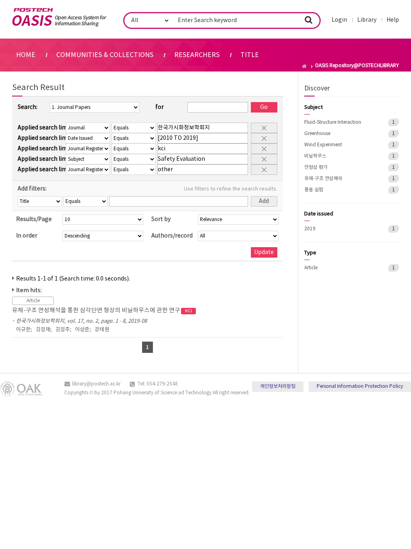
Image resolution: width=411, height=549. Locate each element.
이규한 (23, 330)
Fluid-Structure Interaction (332, 122)
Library (366, 20)
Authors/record (172, 236)
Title (249, 55)
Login (339, 20)
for (159, 107)
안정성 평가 (316, 167)
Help (393, 20)
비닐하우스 (315, 156)
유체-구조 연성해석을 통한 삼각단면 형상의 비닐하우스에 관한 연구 (102, 310)
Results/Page (34, 219)
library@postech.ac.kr (96, 384)
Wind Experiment (323, 144)
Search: (27, 107)
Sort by (161, 219)
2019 (309, 228)
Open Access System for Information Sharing (59, 17)
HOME (25, 55)
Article (310, 267)
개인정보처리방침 (277, 386)
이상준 (82, 330)
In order (26, 236)
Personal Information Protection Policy (360, 386)
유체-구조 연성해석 (323, 178)
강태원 (102, 330)
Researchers (197, 55)
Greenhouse (317, 133)
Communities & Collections (104, 55)
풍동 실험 (313, 190)
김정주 (62, 330)
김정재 (43, 330)
